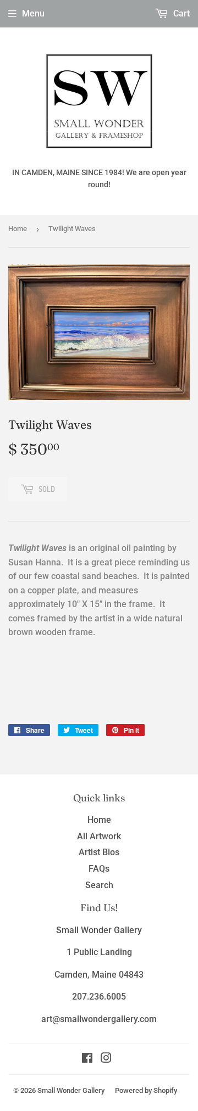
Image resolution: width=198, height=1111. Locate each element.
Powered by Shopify (146, 1090)
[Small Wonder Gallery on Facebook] (87, 1059)
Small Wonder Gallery (71, 1090)
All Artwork (99, 836)
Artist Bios (99, 852)
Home (17, 229)
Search (99, 885)
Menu (33, 13)
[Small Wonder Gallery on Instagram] (106, 1059)
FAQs (99, 868)
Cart (180, 13)
